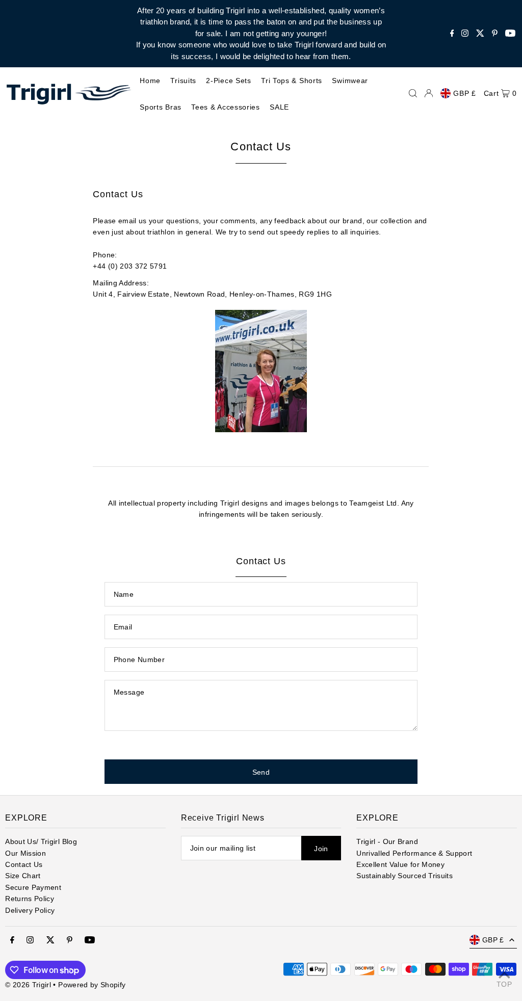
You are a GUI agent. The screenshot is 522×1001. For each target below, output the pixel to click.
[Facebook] (452, 34)
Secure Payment (33, 887)
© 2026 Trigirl (28, 985)
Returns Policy (29, 898)
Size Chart (23, 876)
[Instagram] (464, 34)
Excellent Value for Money (400, 864)
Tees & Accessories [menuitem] (225, 107)
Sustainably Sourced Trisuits (404, 876)
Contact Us (24, 864)
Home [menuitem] (150, 80)
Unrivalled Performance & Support (414, 853)
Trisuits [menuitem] (183, 80)
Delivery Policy (30, 910)
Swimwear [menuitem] (350, 80)
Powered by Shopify (91, 985)
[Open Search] (413, 93)
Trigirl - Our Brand (387, 841)
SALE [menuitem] (279, 107)
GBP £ (464, 93)
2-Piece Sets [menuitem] (228, 80)
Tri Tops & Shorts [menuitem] (291, 80)
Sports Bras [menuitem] (160, 107)
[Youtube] (510, 34)
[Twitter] (480, 34)
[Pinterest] (495, 34)
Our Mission (25, 853)
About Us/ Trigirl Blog (41, 841)
